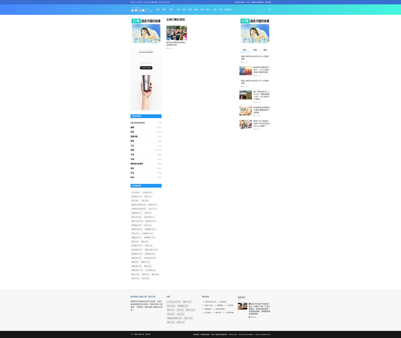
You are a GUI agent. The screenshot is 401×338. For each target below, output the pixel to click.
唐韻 (153, 204)
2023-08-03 (170, 48)
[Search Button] (269, 9)
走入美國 (151, 270)
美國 (135, 262)
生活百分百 (150, 258)
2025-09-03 (253, 317)
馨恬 (155, 274)
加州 (135, 200)
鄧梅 (135, 274)
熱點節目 (137, 254)
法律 (201, 10)
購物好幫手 (137, 270)
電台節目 (228, 10)
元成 (147, 196)
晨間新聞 (149, 237)
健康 (196, 10)
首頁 (158, 10)
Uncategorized (138, 123)
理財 (171, 10)
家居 (184, 10)
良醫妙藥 (136, 266)
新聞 (164, 10)
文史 (214, 10)
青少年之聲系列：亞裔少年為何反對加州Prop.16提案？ (262, 123)
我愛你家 (151, 221)
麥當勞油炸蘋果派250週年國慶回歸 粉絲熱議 (262, 110)
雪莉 (145, 274)
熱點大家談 (151, 249)
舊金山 (145, 262)
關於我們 (268, 2)
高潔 (135, 278)
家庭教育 (136, 213)
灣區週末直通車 (137, 164)
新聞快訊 (137, 229)
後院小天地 (137, 221)
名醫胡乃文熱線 (139, 204)
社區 (220, 10)
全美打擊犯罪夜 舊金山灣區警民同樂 (176, 43)
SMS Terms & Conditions (246, 334)
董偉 (147, 266)
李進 (135, 241)
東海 (144, 241)
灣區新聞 (137, 249)
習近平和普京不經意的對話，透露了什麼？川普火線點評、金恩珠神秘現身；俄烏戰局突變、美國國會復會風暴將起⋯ (259, 309)
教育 (190, 10)
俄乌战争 (136, 196)
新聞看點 (150, 229)
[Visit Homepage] (142, 9)
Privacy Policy (233, 334)
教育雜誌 (136, 225)
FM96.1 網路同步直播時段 (255, 2)
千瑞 (144, 200)
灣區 (148, 245)
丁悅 (135, 192)
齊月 (145, 278)
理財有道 (150, 254)
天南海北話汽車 (139, 209)
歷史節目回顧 (240, 2)
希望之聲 (149, 217)
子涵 (153, 209)
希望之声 (136, 217)
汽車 (178, 10)
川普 (147, 213)
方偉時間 (147, 233)
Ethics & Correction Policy (262, 334)
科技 (207, 10)
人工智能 (147, 192)
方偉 (135, 233)
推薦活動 (134, 136)
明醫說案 (136, 237)
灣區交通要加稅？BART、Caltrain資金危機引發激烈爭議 (262, 70)
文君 (147, 225)
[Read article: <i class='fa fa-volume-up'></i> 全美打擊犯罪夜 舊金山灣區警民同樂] (176, 33)
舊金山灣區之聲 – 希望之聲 (142, 334)
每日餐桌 (137, 245)
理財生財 (136, 258)
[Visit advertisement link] (146, 31)
